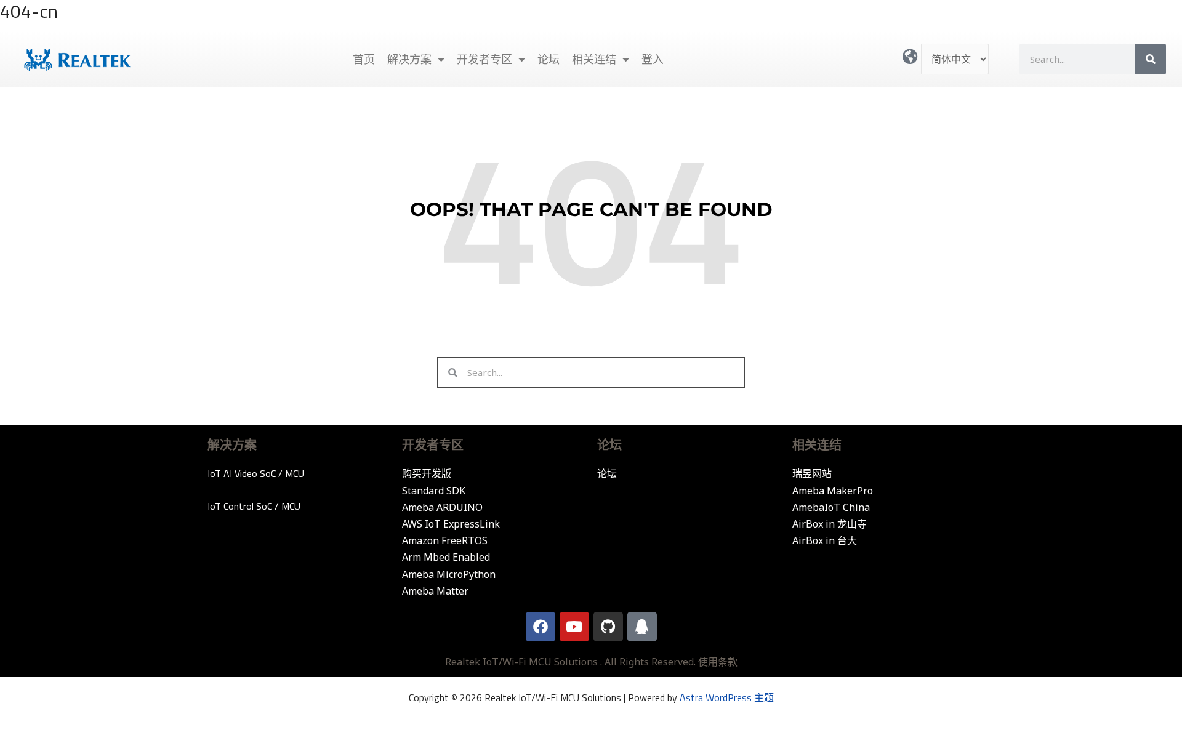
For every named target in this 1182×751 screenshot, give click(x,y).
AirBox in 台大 (824, 540)
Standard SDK (433, 490)
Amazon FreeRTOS (445, 540)
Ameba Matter (435, 591)
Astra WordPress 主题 (727, 697)
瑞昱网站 (812, 473)
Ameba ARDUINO (442, 507)
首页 (364, 59)
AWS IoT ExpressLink (451, 524)
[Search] (1150, 59)
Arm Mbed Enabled (446, 557)
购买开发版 (426, 473)
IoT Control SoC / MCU (253, 506)
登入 (652, 59)
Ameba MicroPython (449, 574)
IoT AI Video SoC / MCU (255, 473)
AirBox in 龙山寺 (829, 524)
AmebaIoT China (831, 507)
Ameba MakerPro (832, 490)
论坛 (548, 59)
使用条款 (718, 662)
